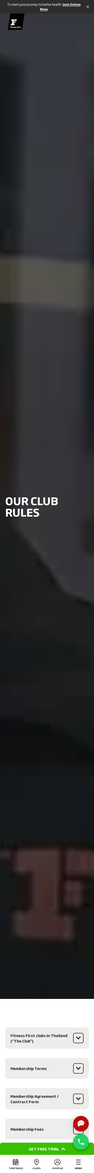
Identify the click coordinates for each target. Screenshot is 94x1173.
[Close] (87, 7)
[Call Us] (81, 1142)
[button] (47, 1149)
